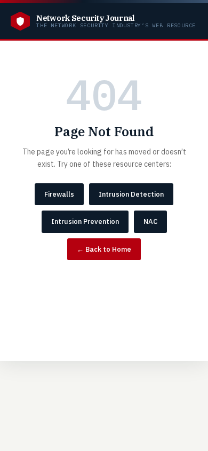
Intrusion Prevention (85, 221)
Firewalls (59, 194)
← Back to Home (104, 249)
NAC (150, 221)
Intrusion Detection (131, 194)
